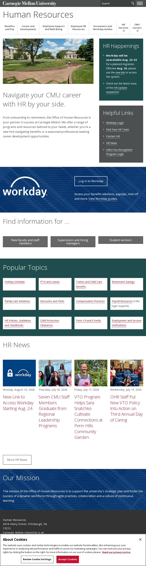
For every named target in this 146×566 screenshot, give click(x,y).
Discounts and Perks (52, 301)
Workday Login (115, 122)
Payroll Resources (122, 301)
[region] (73, 550)
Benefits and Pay (10, 28)
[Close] (140, 539)
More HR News (17, 460)
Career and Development (28, 28)
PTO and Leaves (50, 281)
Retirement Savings (123, 281)
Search (132, 3)
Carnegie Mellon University (29, 4)
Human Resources (38, 14)
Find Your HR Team (117, 129)
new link (120, 72)
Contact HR (113, 136)
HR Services (123, 26)
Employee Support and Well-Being (54, 28)
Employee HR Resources (78, 28)
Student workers (121, 240)
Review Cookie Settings (37, 559)
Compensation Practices (90, 301)
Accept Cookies (67, 559)
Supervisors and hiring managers (73, 241)
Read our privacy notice (116, 552)
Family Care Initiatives (17, 301)
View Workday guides (102, 199)
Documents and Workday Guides (102, 28)
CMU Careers (137, 26)
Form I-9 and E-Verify (88, 320)
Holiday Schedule (15, 281)
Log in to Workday (91, 181)
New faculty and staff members (25, 241)
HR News (111, 143)
